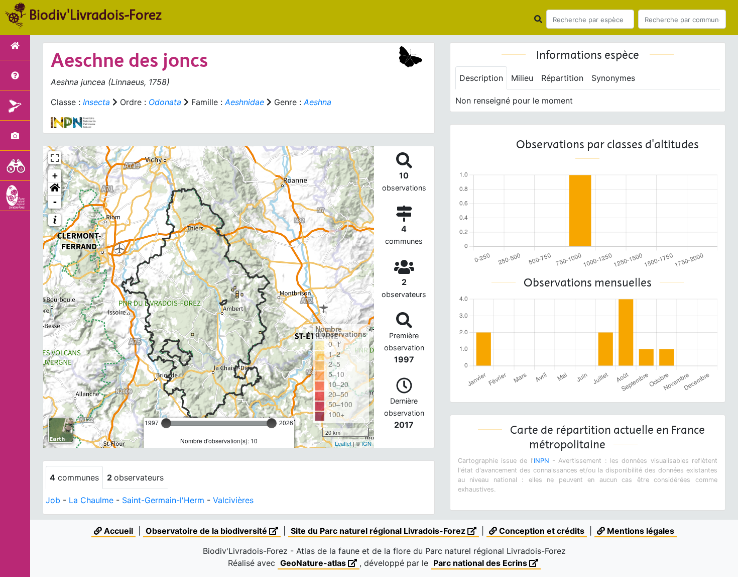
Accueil (117, 531)
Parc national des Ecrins (481, 563)
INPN (541, 460)
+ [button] (55, 175)
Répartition (562, 78)
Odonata (165, 102)
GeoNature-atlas (314, 563)
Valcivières (233, 500)
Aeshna (317, 102)
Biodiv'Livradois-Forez (95, 15)
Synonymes (613, 78)
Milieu (522, 78)
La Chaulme (91, 500)
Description (481, 78)
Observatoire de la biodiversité (207, 531)
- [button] (55, 202)
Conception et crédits (540, 531)
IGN (366, 443)
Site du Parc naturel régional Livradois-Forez (379, 531)
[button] (54, 189)
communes (74, 477)
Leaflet (343, 443)
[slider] (166, 423)
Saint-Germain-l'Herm (163, 500)
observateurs (135, 477)
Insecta (96, 102)
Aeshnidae (244, 102)
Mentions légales (639, 531)
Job (53, 500)
